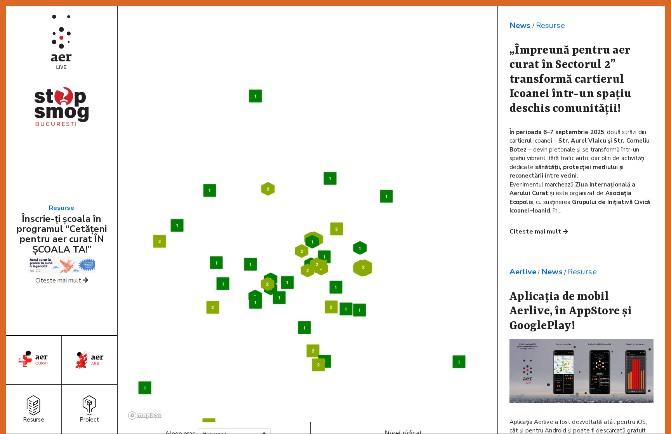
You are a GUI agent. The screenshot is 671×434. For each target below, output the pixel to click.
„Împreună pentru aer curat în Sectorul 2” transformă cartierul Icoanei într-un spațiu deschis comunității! (570, 79)
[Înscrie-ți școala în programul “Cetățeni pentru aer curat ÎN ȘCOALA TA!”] (61, 271)
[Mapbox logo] (145, 415)
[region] (310, 218)
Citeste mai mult (59, 280)
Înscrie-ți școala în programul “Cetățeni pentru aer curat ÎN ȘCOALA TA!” (61, 233)
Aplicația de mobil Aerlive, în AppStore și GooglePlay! (570, 311)
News (520, 25)
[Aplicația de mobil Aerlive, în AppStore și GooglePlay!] (581, 401)
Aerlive (522, 272)
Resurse (61, 208)
